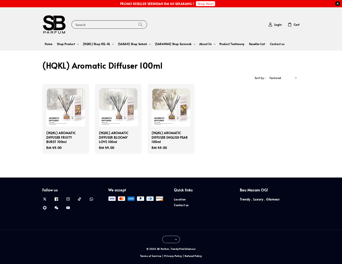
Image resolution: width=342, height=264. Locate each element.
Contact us (277, 44)
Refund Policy (193, 256)
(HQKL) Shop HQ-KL (96, 44)
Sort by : (260, 78)
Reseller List (257, 44)
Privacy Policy (173, 256)
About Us (205, 44)
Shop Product (66, 44)
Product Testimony (231, 44)
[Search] (140, 24)
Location (180, 199)
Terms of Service (151, 256)
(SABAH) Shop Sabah (132, 44)
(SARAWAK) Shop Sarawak (173, 44)
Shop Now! (206, 3)
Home (48, 44)
